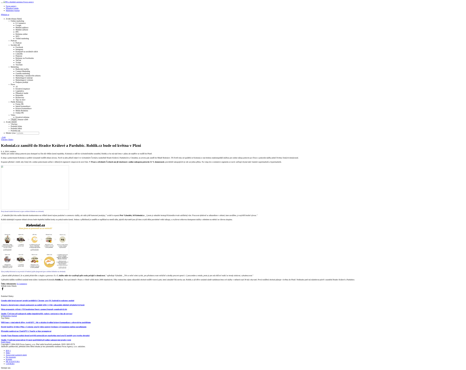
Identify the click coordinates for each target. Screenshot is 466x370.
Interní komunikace (23, 106)
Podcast (14, 41)
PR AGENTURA (13, 362)
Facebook (19, 47)
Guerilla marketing (23, 73)
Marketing (15, 67)
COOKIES (10, 364)
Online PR (20, 113)
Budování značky (22, 69)
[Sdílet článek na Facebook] (2, 290)
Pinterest (19, 56)
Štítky (8, 353)
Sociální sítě (15, 45)
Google (18, 25)
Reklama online (22, 34)
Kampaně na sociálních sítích (27, 52)
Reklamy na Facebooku (25, 58)
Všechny (14, 124)
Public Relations (17, 102)
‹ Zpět (3, 137)
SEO (17, 36)
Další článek (5, 342)
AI (17, 87)
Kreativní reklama (22, 117)
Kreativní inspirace (23, 89)
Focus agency (11, 6)
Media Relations (22, 111)
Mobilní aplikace (22, 27)
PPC (17, 32)
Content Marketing (23, 71)
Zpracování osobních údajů (16, 355)
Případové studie (12, 8)
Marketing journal (13, 10)
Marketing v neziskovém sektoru (28, 76)
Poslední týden (16, 126)
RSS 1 (8, 351)
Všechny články (7, 140)
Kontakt (9, 359)
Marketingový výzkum (24, 80)
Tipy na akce (20, 100)
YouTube (19, 65)
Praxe (13, 84)
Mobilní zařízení (22, 30)
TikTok (18, 60)
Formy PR (20, 104)
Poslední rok (15, 131)
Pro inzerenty (11, 357)
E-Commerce (21, 23)
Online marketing (17, 21)
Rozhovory (20, 97)
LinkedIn (19, 54)
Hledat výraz (11, 133)
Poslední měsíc (16, 128)
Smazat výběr (22, 119)
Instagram (19, 49)
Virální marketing (22, 38)
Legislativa (20, 91)
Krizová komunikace (24, 108)
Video (13, 115)
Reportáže (19, 95)
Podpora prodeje (22, 82)
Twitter (18, 62)
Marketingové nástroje (24, 78)
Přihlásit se (5, 15)
